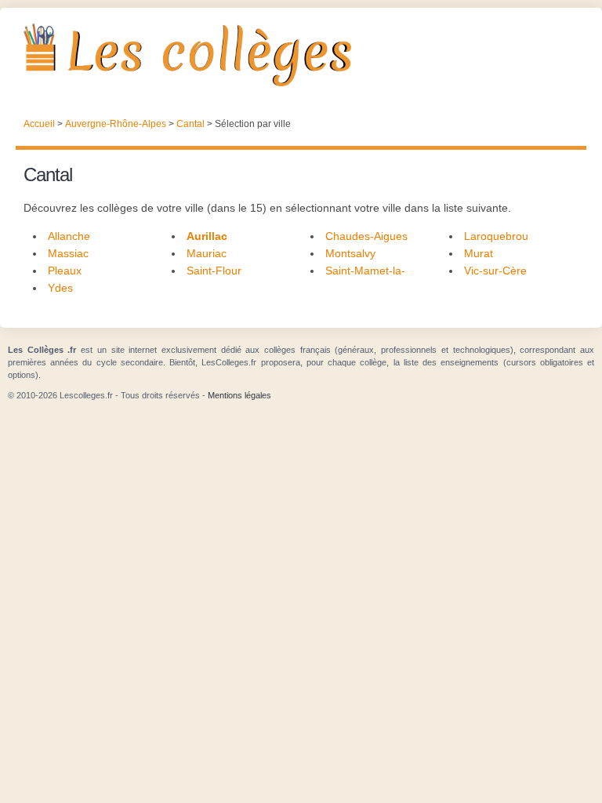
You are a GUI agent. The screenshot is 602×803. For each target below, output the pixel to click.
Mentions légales (239, 395)
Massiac (68, 253)
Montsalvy (350, 253)
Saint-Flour (214, 270)
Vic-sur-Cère (495, 270)
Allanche (69, 236)
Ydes (60, 288)
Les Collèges (301, 55)
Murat (478, 253)
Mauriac (207, 253)
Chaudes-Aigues (366, 236)
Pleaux (65, 270)
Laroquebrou (496, 236)
